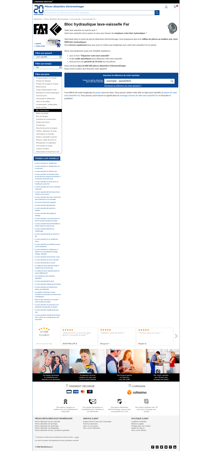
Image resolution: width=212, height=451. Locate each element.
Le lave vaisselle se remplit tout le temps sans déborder (46, 288)
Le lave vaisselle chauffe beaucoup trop (47, 311)
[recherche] (157, 12)
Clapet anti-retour (43, 122)
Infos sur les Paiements (91, 428)
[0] (174, 8)
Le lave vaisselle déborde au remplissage (44, 230)
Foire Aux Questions (90, 424)
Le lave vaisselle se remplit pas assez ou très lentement (47, 245)
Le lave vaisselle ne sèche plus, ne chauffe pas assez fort (46, 183)
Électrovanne (41, 87)
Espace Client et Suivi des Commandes (97, 421)
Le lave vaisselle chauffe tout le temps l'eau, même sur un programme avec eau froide (47, 317)
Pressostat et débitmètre (45, 99)
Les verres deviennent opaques (45, 202)
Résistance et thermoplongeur (48, 93)
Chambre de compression (46, 119)
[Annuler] (60, 57)
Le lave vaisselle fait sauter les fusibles (45, 209)
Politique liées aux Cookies (141, 426)
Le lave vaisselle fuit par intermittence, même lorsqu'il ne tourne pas (47, 225)
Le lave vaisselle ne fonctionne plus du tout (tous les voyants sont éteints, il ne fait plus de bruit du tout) (47, 176)
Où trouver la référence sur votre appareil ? (122, 86)
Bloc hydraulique (42, 110)
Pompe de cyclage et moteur (47, 84)
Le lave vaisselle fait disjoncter (45, 205)
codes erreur (40, 46)
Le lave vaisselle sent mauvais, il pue (47, 257)
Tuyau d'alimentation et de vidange (46, 90)
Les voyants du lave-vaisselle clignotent (45, 277)
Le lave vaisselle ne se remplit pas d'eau (46, 240)
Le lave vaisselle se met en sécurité (47, 260)
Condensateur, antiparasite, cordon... (47, 104)
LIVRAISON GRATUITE (43, 2)
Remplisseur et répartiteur (46, 143)
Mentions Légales (137, 424)
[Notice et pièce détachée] (39, 10)
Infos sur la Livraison (90, 426)
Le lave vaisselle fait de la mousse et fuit (47, 235)
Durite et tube (41, 107)
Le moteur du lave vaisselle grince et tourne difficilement (47, 272)
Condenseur (41, 125)
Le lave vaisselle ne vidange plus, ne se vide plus (47, 167)
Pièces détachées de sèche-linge (47, 426)
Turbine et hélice (42, 149)
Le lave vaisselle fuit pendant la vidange (45, 214)
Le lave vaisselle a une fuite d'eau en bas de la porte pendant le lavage (47, 220)
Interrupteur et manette (45, 134)
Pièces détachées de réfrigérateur (47, 428)
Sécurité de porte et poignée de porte (47, 128)
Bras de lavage (42, 116)
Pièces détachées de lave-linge (46, 424)
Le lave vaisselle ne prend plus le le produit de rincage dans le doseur (47, 306)
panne (98, 93)
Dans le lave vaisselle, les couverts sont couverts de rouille (46, 301)
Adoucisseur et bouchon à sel (47, 152)
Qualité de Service (138, 428)
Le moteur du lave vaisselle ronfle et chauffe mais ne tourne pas (47, 267)
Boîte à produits (42, 113)
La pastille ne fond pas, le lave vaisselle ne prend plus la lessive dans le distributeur (48, 294)
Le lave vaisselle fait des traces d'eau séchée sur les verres (47, 193)
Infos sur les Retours (138, 430)
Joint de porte (41, 96)
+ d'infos (76, 437)
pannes (38, 43)
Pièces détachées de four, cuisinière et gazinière (52, 430)
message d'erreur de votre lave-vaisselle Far (139, 95)
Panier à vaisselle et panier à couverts (47, 137)
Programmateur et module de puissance (47, 78)
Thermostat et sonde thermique (44, 146)
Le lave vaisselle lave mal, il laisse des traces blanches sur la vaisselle (48, 198)
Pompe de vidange (43, 81)
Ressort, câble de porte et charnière (46, 140)
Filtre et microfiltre (43, 101)
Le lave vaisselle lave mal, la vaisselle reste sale (47, 188)
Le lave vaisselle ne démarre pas (46, 171)
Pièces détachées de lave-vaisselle (47, 421)
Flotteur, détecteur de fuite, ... (47, 131)
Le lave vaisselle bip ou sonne (45, 263)
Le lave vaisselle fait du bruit (44, 281)
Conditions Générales (139, 421)
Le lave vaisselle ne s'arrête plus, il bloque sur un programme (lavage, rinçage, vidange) (46, 252)
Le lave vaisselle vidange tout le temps (48, 284)
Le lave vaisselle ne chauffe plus (46, 163)
